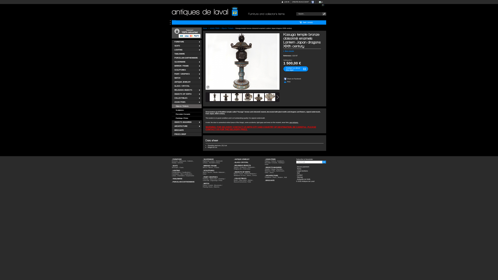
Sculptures (180, 110)
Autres (249, 175)
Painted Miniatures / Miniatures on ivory (245, 174)
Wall (285, 177)
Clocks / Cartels (208, 185)
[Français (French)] (323, 5)
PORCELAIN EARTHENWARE (186, 58)
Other (204, 174)
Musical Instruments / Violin (242, 182)
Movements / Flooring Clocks (212, 186)
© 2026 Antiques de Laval (305, 181)
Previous (207, 97)
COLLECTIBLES (180, 98)
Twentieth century (214, 162)
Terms (299, 169)
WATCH (177, 78)
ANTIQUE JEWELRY (182, 82)
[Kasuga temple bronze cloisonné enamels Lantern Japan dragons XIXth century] (214, 97)
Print (288, 82)
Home (205, 28)
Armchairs (175, 167)
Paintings (206, 179)
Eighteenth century (209, 161)
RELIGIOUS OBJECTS (183, 90)
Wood (204, 172)
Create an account (300, 2)
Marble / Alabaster (219, 172)
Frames (216, 167)
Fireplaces (268, 177)
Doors (274, 177)
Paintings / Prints (182, 118)
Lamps (174, 175)
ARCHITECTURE (181, 126)
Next (278, 97)
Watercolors (213, 179)
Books (236, 180)
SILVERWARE (179, 62)
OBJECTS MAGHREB (182, 122)
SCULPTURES (180, 70)
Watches (216, 187)
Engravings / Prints (216, 180)
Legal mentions (302, 171)
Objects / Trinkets (182, 106)
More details (289, 51)
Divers (272, 172)
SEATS (177, 46)
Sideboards (182, 161)
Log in (286, 2)
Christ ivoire (246, 169)
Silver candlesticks (186, 174)
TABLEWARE (179, 54)
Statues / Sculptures (240, 167)
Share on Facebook (294, 79)
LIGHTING (178, 50)
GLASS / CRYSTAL (182, 86)
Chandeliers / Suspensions (185, 175)
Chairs (181, 167)
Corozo (254, 175)
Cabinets (190, 161)
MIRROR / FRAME (181, 66)
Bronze (210, 172)
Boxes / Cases (238, 173)
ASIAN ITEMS (179, 102)
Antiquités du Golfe (303, 179)
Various (250, 180)
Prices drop (180, 134)
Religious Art (238, 169)
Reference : (287, 56)
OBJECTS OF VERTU (182, 94)
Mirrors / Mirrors (208, 167)
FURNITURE (179, 42)
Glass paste (243, 180)
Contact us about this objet (293, 69)
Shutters (280, 177)
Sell (298, 173)
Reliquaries (251, 167)
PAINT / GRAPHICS (182, 74)
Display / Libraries (177, 162)
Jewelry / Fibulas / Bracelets (274, 169)
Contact (299, 175)
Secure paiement (303, 167)
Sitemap (300, 177)
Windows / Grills (270, 171)
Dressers (175, 161)
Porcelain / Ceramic (183, 114)
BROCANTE (179, 130)
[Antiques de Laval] (232, 11)
